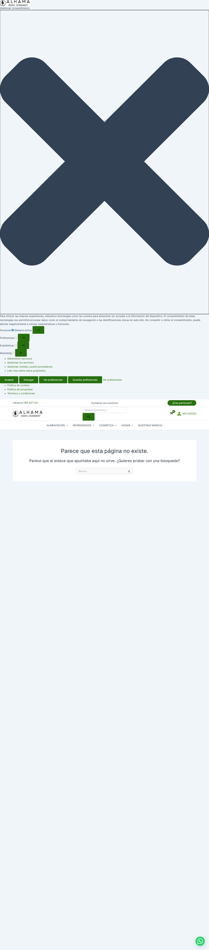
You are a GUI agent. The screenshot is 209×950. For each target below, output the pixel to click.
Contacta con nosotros (104, 402)
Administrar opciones (19, 358)
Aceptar (9, 379)
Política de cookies (18, 385)
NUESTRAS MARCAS (150, 425)
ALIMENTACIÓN (56, 425)
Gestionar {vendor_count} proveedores (29, 366)
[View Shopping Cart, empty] (171, 413)
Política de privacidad (20, 389)
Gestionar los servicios (20, 362)
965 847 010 (31, 402)
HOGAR (125, 425)
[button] (104, 162)
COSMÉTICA (106, 425)
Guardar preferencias (85, 379)
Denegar (29, 379)
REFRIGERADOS (82, 425)
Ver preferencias (53, 379)
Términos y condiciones (21, 393)
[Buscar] (89, 417)
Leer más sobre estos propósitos (26, 370)
